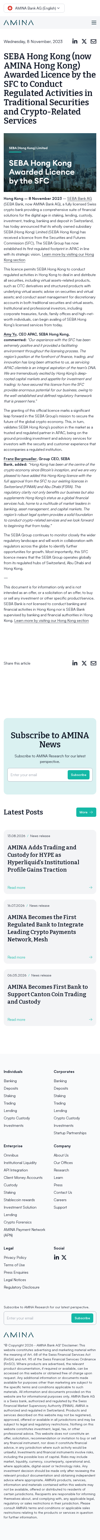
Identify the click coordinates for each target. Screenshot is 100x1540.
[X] (84, 41)
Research (61, 1170)
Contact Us (63, 1192)
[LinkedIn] (75, 41)
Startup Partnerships (70, 1133)
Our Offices (63, 1162)
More (83, 812)
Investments (13, 1125)
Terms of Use (14, 1265)
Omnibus (11, 1155)
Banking (10, 1080)
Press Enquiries (16, 1272)
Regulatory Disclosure (22, 1287)
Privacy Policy (15, 1257)
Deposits (11, 1088)
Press (58, 1185)
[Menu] (94, 22)
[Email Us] (93, 41)
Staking (10, 1095)
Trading (10, 1103)
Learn (58, 1177)
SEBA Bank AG (79, 198)
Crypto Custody (17, 1118)
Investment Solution (20, 1207)
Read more (16, 887)
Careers (60, 1199)
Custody (11, 1185)
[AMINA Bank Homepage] (18, 22)
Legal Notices (15, 1279)
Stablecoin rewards (19, 1199)
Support (60, 1207)
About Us (61, 1155)
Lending (10, 1110)
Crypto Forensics (18, 1222)
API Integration (16, 1170)
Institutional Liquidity (20, 1162)
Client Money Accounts (23, 1177)
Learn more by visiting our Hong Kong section (51, 620)
